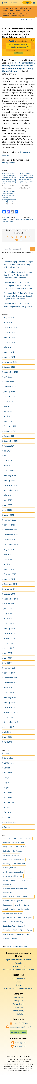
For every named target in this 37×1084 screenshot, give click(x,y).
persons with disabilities (12, 913)
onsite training (24, 909)
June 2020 (8, 500)
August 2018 (9, 603)
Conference (9, 763)
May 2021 (8, 460)
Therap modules (22, 934)
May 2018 (8, 613)
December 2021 (10, 426)
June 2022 (8, 411)
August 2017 (9, 648)
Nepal (6, 782)
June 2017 (8, 653)
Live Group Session (22, 905)
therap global (9, 221)
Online (13, 909)
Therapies (18, 963)
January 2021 (9, 480)
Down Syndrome (9, 868)
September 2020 (11, 490)
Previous (23, 19)
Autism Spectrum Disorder (13, 842)
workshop (16, 938)
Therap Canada (18, 1004)
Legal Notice (18, 1007)
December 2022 (10, 396)
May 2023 (8, 377)
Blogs (18, 985)
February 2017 (10, 668)
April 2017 (8, 663)
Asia (21, 838)
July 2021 (7, 451)
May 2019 (8, 559)
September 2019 (11, 544)
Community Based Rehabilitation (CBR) (18, 969)
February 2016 (10, 697)
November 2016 (10, 682)
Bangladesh (5, 219)
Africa (6, 753)
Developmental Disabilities (13, 859)
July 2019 (7, 554)
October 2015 (9, 717)
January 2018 (9, 628)
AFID (15, 838)
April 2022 (8, 416)
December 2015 (10, 707)
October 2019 (9, 539)
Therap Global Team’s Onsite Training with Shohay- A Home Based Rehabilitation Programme (18, 285)
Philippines (8, 797)
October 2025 (9, 332)
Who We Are (18, 997)
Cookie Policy (18, 1014)
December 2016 (10, 677)
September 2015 (11, 722)
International (28, 896)
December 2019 (10, 529)
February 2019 (10, 574)
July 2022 (7, 406)
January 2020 (9, 525)
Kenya (6, 777)
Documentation (19, 863)
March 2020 (9, 515)
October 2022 (9, 401)
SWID (15, 930)
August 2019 (9, 549)
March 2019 (9, 569)
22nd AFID (7, 838)
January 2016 (9, 702)
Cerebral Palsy (20, 847)
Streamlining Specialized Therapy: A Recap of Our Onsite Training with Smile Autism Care (18, 264)
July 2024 (7, 347)
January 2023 (9, 391)
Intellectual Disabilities (12, 896)
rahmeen (6, 217)
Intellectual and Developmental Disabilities (15, 890)
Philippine (8, 792)
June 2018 (8, 608)
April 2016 (8, 687)
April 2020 (8, 510)
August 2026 (9, 317)
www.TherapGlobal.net (17, 946)
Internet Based (9, 901)
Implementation (24, 880)
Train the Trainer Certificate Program (18, 988)
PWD (3, 221)
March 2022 (9, 421)
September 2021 (11, 441)
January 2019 (9, 579)
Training (6, 938)
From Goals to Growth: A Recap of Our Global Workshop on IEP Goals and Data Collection (18, 275)
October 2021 (9, 436)
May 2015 (8, 737)
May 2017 (8, 658)
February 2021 (10, 475)
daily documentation (11, 855)
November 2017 (10, 638)
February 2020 (10, 520)
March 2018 (9, 623)
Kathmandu (7, 905)
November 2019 (10, 534)
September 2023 (11, 372)
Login (27, 2)
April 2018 (8, 618)
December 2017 (10, 633)
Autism (28, 838)
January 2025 (9, 337)
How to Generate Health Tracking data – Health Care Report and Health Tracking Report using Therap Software (9, 179)
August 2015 (9, 727)
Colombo (6, 851)
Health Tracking (9, 880)
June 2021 (8, 455)
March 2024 (9, 352)
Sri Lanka (8, 807)
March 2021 (9, 470)
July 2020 (7, 495)
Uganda (7, 817)
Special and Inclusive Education (18, 960)
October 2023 (9, 367)
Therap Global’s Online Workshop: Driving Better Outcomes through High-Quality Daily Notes (18, 296)
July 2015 (7, 732)
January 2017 (9, 673)
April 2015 (8, 742)
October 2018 (9, 594)
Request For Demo (18, 1032)
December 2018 (10, 584)
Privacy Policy (18, 1010)
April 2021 (8, 465)
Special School (23, 926)
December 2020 (10, 485)
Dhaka (29, 859)
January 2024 (9, 357)
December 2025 (10, 327)
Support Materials (19, 978)
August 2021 (9, 446)
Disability (6, 863)
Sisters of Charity (16, 922)
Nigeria (7, 787)
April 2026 (8, 322)
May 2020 (8, 505)
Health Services (19, 966)
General (7, 768)
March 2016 (9, 692)
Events (18, 982)
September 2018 (11, 599)
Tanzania (7, 812)
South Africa (9, 802)
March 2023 (9, 381)
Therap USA (18, 1001)
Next (31, 19)
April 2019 (8, 564)
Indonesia (8, 772)
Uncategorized (10, 822)
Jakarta (20, 901)
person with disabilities (27, 219)
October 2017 (9, 643)
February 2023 (10, 386)
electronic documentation (13, 872)
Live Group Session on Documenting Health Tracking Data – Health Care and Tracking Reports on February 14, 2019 (9, 196)
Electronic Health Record (12, 876)
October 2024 (9, 342)
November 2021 (10, 431)
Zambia (7, 827)
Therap (29, 930)
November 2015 (10, 712)
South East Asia (9, 926)
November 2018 (10, 589)
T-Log (22, 930)
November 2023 (10, 362)
